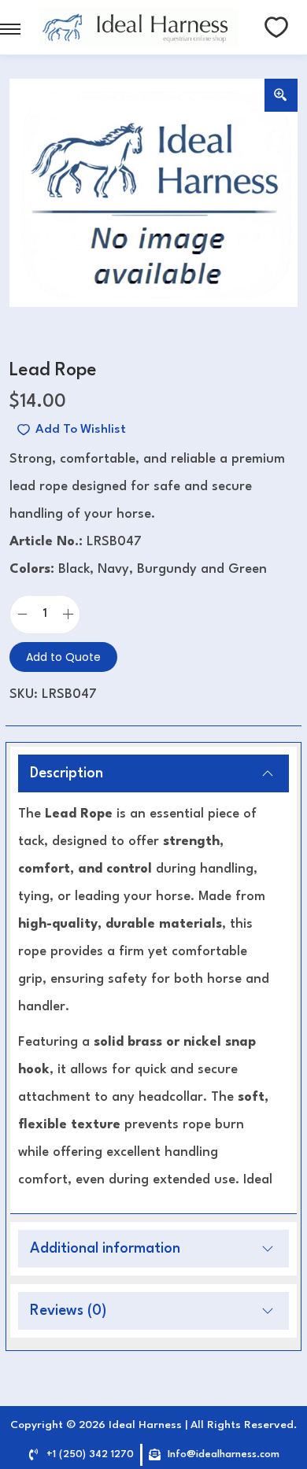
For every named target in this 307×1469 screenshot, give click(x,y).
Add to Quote (63, 657)
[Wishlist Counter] (276, 27)
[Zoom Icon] (281, 95)
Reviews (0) (68, 1311)
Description (66, 773)
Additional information (105, 1249)
